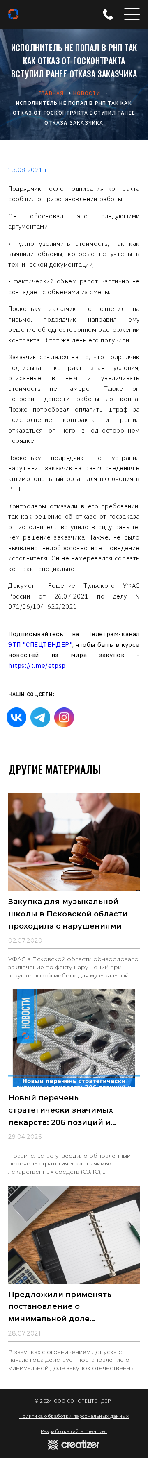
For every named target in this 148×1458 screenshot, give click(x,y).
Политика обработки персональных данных (74, 1416)
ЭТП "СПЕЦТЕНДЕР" (40, 645)
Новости (86, 93)
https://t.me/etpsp (37, 665)
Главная (51, 93)
